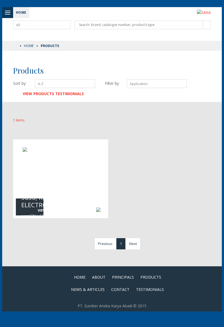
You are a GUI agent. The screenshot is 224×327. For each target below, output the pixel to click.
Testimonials (150, 289)
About (98, 277)
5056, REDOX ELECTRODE (39, 201)
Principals (123, 277)
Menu (7, 12)
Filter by (112, 83)
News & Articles (88, 289)
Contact (120, 289)
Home (29, 45)
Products (150, 277)
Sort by (19, 83)
